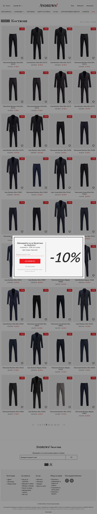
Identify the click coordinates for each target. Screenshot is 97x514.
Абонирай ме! (30, 261)
